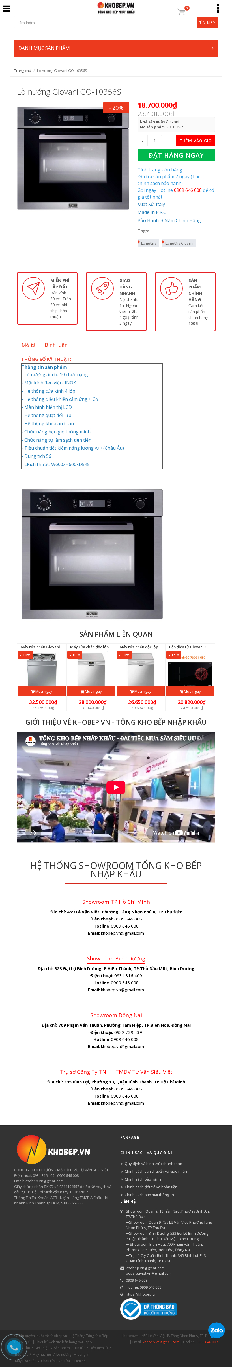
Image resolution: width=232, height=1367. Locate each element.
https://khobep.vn (141, 1294)
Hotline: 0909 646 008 (143, 1287)
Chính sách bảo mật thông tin (149, 1194)
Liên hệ (80, 1361)
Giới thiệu (42, 1347)
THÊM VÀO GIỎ (195, 140)
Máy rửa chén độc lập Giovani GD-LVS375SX (109, 646)
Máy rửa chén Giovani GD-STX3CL (51, 646)
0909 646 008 (136, 1280)
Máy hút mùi (42, 1354)
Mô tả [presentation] (29, 345)
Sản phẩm (62, 1347)
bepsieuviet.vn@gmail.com (149, 1273)
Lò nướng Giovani (179, 243)
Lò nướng (148, 243)
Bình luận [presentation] (56, 344)
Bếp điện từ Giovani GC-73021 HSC (199, 646)
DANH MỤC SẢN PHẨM (44, 48)
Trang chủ (22, 70)
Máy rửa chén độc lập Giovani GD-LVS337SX (158, 646)
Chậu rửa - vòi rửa (55, 1361)
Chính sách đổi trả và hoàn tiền (151, 1186)
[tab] (28, 345)
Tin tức (79, 1347)
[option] (47, 298)
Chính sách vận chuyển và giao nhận (156, 1171)
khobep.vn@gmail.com (145, 1267)
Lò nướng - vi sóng (70, 1354)
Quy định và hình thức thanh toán (153, 1163)
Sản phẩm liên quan (116, 634)
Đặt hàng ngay (176, 155)
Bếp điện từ (99, 1347)
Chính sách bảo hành (143, 1179)
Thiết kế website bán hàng (56, 1342)
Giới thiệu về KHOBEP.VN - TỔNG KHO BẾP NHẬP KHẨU (116, 722)
